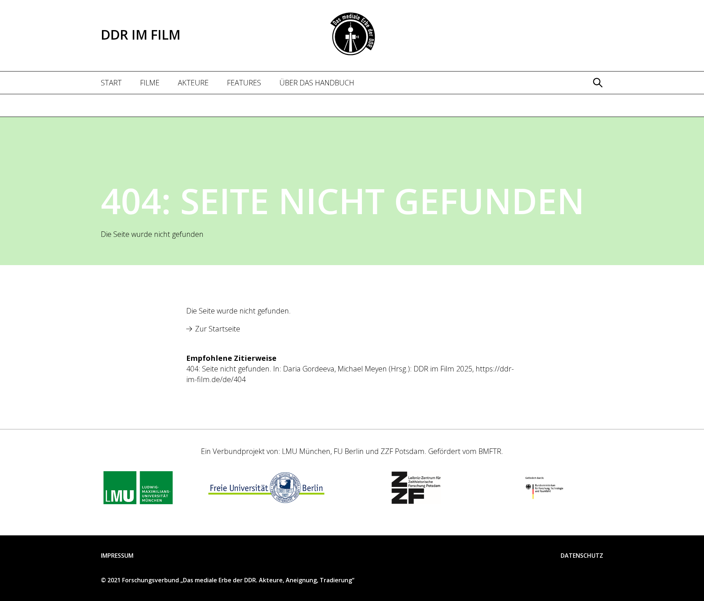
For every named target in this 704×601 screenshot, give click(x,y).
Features (244, 83)
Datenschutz (582, 556)
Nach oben (678, 575)
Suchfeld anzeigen (597, 82)
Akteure (193, 83)
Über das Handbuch (316, 83)
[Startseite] (352, 33)
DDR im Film (140, 35)
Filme (150, 83)
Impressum (117, 556)
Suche (596, 103)
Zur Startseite (217, 329)
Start (111, 83)
